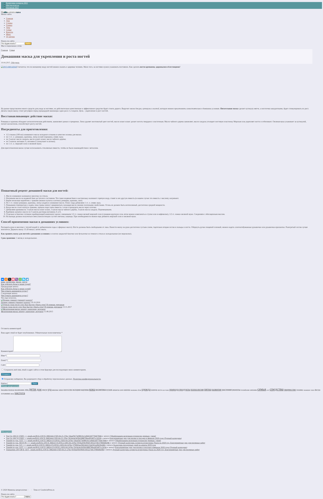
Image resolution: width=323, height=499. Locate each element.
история (76, 389)
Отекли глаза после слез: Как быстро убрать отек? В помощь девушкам (31, 307)
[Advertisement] (156, 87)
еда (49, 389)
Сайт (3, 365)
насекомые (134, 390)
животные (55, 390)
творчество (290, 389)
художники (5, 393)
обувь (139, 390)
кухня (109, 389)
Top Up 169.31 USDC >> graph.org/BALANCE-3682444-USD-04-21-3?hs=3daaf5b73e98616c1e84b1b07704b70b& (54, 436)
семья (261, 389)
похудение (165, 390)
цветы (12, 393)
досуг (44, 389)
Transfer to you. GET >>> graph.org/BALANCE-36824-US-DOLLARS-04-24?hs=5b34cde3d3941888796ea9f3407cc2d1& (56, 447)
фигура (317, 390)
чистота (20, 393)
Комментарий (7, 351)
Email (4, 360)
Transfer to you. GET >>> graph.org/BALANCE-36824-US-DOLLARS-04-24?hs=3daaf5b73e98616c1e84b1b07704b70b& (56, 441)
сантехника (253, 390)
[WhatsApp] (20, 279)
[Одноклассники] (6, 279)
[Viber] (16, 279)
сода (267, 390)
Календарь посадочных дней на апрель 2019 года (134, 445)
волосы (11, 390)
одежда (146, 389)
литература (116, 390)
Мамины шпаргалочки (11, 12)
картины (85, 389)
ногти (24, 282)
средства (277, 389)
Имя (3, 356)
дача (26, 389)
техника (299, 390)
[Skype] (23, 279)
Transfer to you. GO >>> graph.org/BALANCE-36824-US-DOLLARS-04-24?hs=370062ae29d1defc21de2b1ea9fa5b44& (55, 445)
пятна (207, 389)
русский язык (245, 390)
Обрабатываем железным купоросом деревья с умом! (133, 436)
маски (18, 282)
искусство (67, 389)
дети (32, 389)
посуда (160, 390)
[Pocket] (13, 279)
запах (61, 390)
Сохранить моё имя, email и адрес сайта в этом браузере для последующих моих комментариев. (45, 370)
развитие (216, 389)
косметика (10, 282)
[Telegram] (27, 279)
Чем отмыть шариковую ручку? (14, 291)
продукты (184, 389)
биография (4, 390)
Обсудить (15, 63)
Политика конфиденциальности (87, 379)
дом (39, 389)
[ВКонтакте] (2, 279)
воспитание (19, 390)
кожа (3, 282)
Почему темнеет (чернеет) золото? (16, 302)
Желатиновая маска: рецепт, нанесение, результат (22, 311)
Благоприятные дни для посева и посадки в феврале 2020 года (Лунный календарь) (146, 438)
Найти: (4, 383)
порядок (154, 390)
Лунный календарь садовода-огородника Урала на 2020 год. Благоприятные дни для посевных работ (161, 443)
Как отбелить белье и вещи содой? (16, 284)
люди (121, 390)
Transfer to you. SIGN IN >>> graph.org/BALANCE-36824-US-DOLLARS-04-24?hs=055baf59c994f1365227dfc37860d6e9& (58, 443)
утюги (312, 390)
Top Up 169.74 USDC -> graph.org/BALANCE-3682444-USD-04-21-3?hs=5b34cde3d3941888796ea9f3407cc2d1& (53, 438)
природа (174, 389)
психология (197, 389)
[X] (9, 279)
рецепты (236, 389)
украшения (306, 390)
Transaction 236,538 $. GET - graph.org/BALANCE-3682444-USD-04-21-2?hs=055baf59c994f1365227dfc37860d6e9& (55, 450)
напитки (127, 390)
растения (227, 389)
